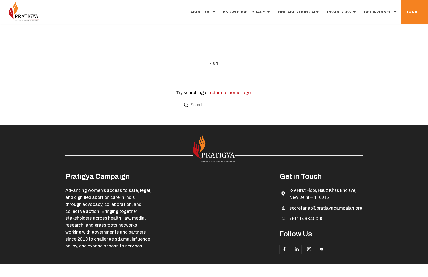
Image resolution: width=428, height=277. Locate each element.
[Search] (186, 105)
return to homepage (230, 92)
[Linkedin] (297, 249)
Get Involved (378, 12)
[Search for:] (214, 105)
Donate (414, 12)
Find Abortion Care (298, 12)
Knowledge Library (244, 12)
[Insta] (309, 249)
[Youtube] (321, 249)
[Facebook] (284, 249)
